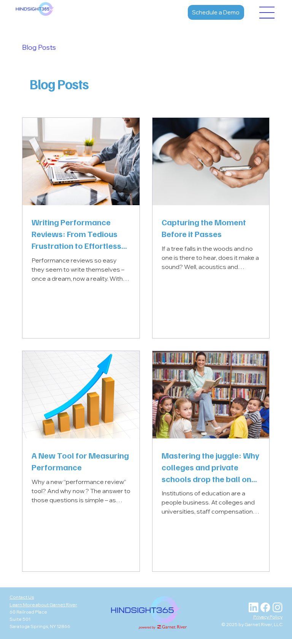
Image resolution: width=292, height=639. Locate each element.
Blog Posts (39, 47)
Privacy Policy (267, 617)
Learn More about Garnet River (43, 604)
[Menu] (267, 12)
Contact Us (22, 597)
